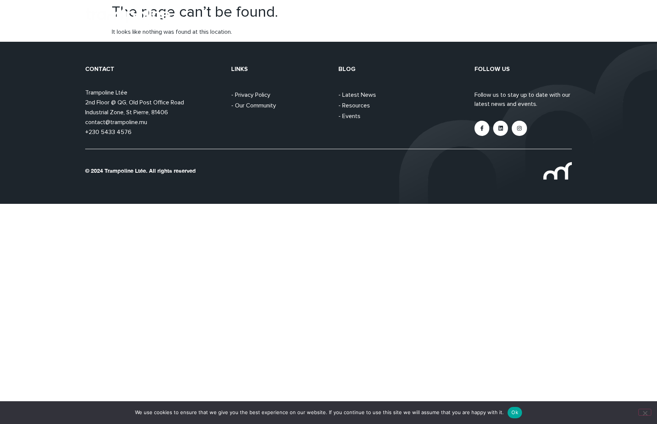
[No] (644, 412)
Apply (497, 17)
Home (432, 17)
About (464, 17)
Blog (526, 17)
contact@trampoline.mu (116, 122)
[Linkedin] (500, 128)
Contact (560, 17)
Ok (514, 412)
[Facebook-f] (481, 128)
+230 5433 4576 (108, 132)
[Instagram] (519, 128)
